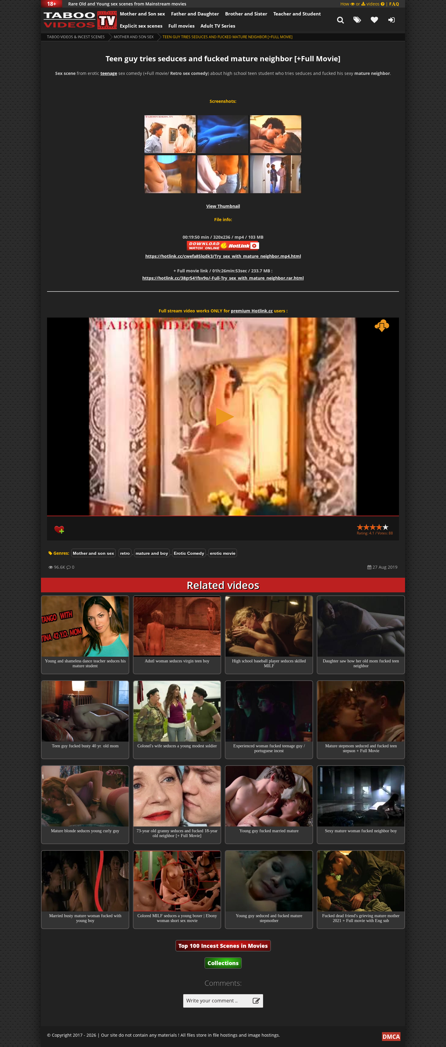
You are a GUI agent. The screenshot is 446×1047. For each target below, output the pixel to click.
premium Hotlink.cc (252, 311)
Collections (223, 963)
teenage (108, 73)
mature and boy (152, 553)
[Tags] (357, 19)
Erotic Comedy (189, 553)
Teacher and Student (297, 14)
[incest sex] (79, 20)
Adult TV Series (218, 26)
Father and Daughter (195, 14)
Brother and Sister (246, 14)
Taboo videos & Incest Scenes (76, 36)
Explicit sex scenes (141, 26)
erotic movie (222, 553)
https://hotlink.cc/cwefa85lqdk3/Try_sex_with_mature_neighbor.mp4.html (223, 256)
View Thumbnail (223, 206)
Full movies (181, 26)
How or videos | (369, 4)
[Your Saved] (374, 19)
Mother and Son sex (142, 14)
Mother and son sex (134, 36)
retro (125, 553)
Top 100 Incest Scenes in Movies (223, 945)
